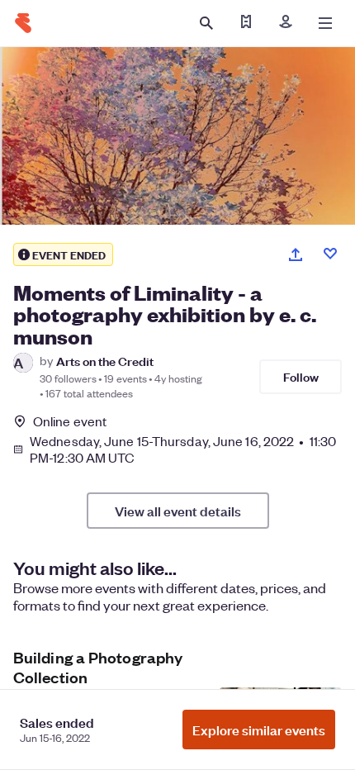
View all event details (178, 510)
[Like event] (330, 253)
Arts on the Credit (105, 360)
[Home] (23, 23)
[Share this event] (295, 254)
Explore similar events (258, 729)
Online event (69, 421)
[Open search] (206, 23)
